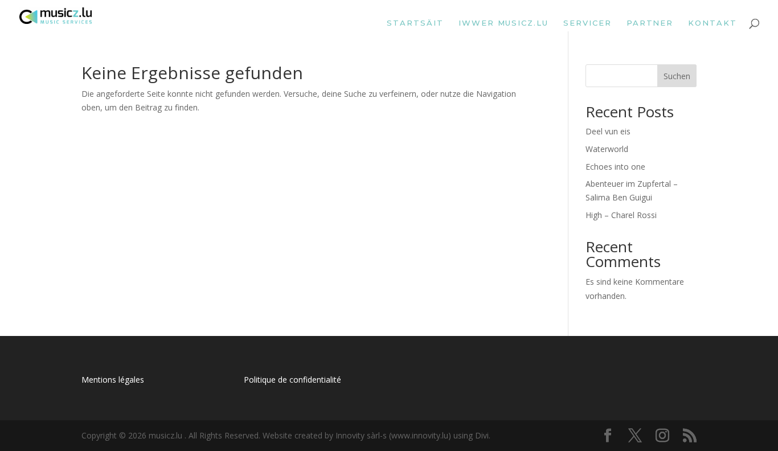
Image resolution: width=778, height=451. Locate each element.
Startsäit (415, 23)
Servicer (587, 23)
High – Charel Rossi (621, 215)
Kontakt (712, 23)
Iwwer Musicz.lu (503, 23)
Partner (650, 23)
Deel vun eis (607, 131)
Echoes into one (615, 166)
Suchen (677, 76)
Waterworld (606, 149)
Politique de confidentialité (292, 379)
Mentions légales (112, 379)
